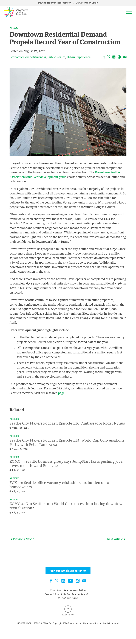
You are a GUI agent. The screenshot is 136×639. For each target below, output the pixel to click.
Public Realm (56, 57)
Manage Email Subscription (68, 570)
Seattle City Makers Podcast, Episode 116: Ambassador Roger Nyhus (67, 423)
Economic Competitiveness (28, 57)
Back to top (68, 614)
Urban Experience (79, 57)
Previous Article (23, 539)
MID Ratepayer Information (54, 2)
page (61, 393)
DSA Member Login (87, 2)
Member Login (24, 623)
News (14, 28)
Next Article (115, 539)
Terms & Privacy (42, 623)
